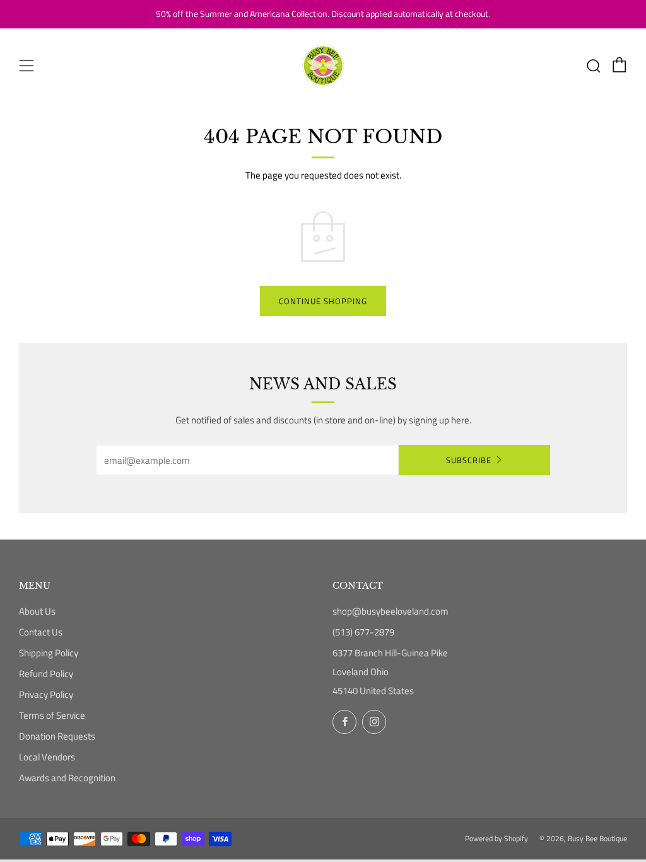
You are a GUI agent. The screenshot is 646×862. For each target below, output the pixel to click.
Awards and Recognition (67, 777)
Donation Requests (57, 736)
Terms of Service (52, 715)
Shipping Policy (48, 653)
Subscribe (468, 460)
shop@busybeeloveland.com (390, 611)
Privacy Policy (46, 694)
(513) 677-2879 (363, 632)
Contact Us (40, 632)
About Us (37, 611)
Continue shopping (323, 301)
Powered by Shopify (496, 838)
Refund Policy (46, 673)
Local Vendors (47, 757)
